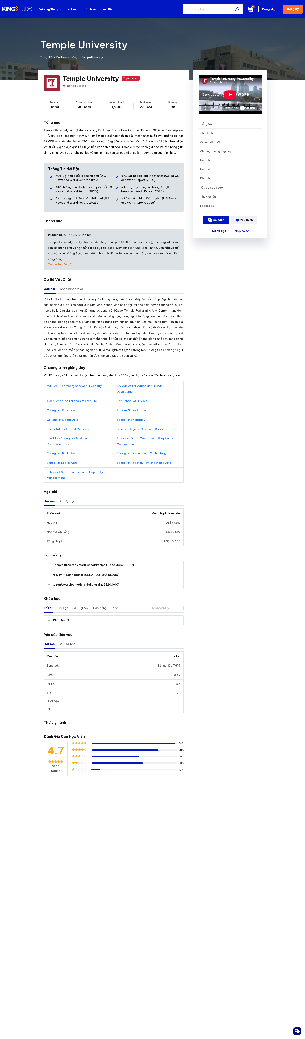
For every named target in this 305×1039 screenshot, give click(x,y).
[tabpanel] (114, 327)
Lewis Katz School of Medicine (68, 429)
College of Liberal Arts (62, 419)
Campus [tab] (50, 289)
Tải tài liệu (218, 231)
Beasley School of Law (132, 410)
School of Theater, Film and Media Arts (144, 463)
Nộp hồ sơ (242, 231)
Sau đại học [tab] (67, 501)
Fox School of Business (133, 401)
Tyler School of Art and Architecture (72, 401)
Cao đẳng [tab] (100, 608)
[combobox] (165, 608)
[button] (113, 565)
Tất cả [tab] (48, 608)
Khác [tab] (114, 608)
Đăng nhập (269, 9)
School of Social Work (62, 463)
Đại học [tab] (49, 501)
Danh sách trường (66, 57)
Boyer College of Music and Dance (141, 429)
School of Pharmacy (131, 419)
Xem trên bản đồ (59, 264)
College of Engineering (63, 410)
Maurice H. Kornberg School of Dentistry (74, 386)
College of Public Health (64, 453)
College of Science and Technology (142, 453)
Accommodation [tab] (72, 289)
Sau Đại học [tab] (80, 608)
